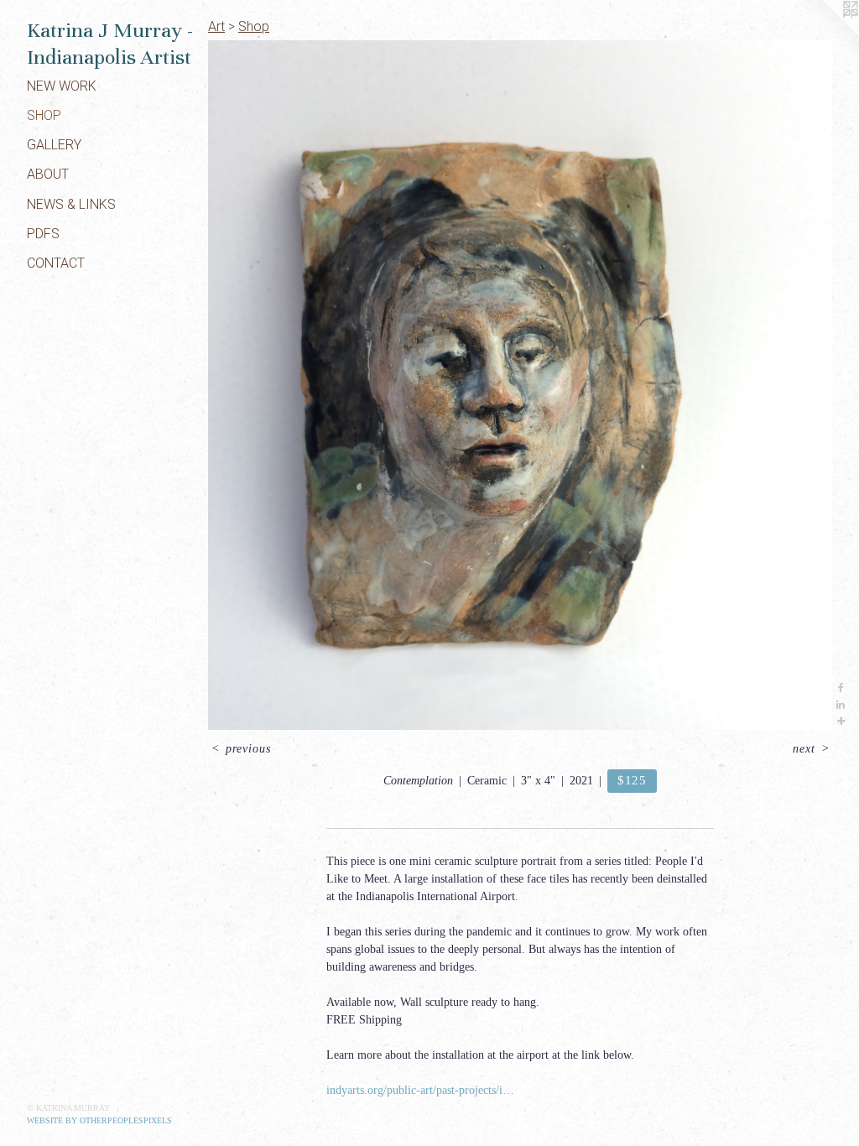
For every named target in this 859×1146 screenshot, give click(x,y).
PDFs (43, 234)
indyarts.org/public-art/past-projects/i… (420, 1090)
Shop (44, 115)
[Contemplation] (520, 385)
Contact (56, 263)
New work (61, 86)
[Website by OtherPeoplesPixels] (825, 33)
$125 (632, 780)
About (48, 174)
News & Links (71, 204)
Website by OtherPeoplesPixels (99, 1120)
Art (216, 26)
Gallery (54, 145)
